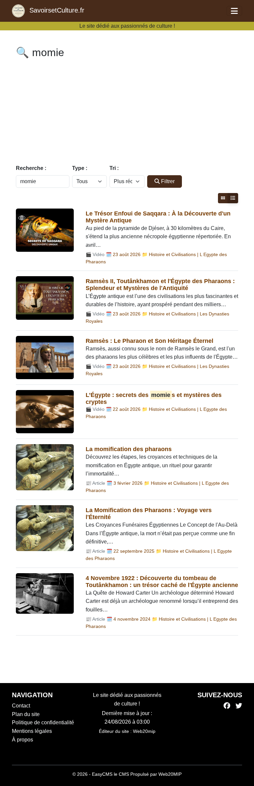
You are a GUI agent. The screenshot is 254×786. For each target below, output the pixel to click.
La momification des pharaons (129, 449)
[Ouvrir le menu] (234, 11)
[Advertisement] (127, 113)
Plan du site (26, 714)
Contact (21, 705)
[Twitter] (238, 706)
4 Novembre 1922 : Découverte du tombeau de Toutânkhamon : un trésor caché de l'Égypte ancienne (162, 581)
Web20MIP (170, 774)
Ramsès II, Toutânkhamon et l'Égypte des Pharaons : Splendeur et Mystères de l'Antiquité (160, 284)
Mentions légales (32, 731)
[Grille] (223, 198)
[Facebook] (227, 706)
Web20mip (144, 731)
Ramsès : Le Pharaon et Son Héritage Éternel (149, 341)
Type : (79, 168)
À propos (22, 739)
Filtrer (168, 181)
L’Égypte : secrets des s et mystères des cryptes (154, 398)
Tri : (114, 168)
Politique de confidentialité (43, 722)
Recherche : (31, 168)
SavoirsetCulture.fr (55, 10)
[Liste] (233, 198)
